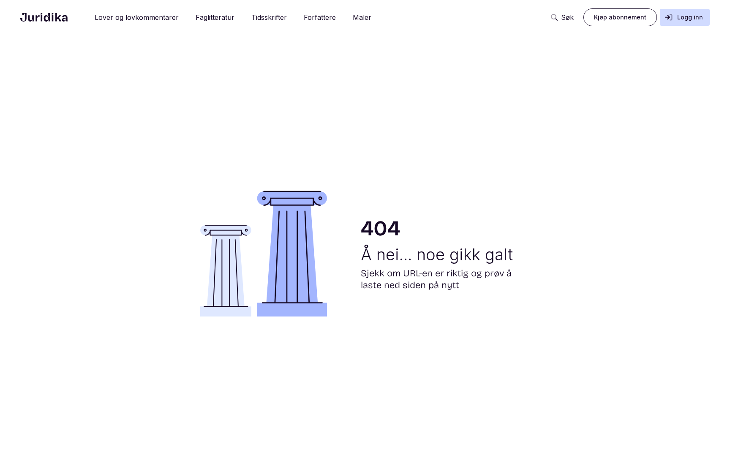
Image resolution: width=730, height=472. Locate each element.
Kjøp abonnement (620, 17)
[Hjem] (44, 17)
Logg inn (690, 17)
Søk (567, 17)
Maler (362, 17)
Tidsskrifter (269, 17)
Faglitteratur (215, 17)
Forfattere (320, 17)
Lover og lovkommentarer (137, 17)
